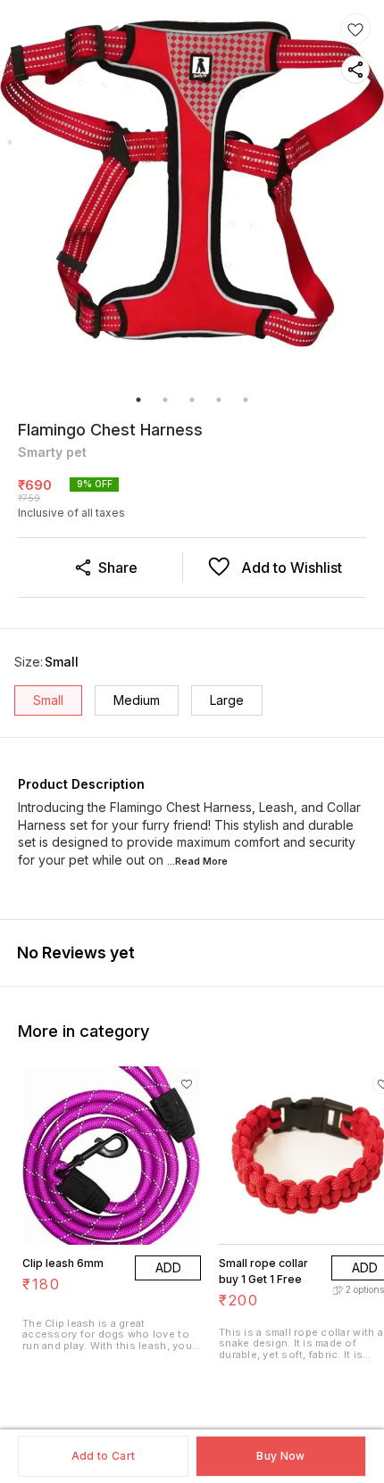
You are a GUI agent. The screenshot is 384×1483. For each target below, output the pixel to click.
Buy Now (280, 1455)
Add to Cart (103, 1455)
